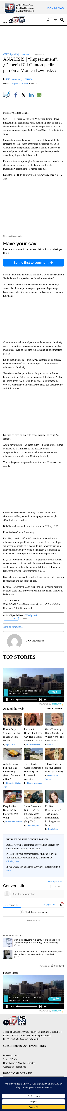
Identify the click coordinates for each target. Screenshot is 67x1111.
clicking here (12, 861)
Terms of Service (11, 1031)
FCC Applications (41, 1035)
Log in (51, 882)
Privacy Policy (29, 1031)
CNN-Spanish (30, 615)
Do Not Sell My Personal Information (21, 1039)
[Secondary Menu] (7, 20)
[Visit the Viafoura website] (57, 965)
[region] (33, 924)
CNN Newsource (13, 79)
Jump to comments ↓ (13, 626)
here (8, 870)
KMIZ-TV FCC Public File (16, 1035)
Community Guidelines (49, 1031)
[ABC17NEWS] (20, 19)
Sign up (58, 882)
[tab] (12, 905)
